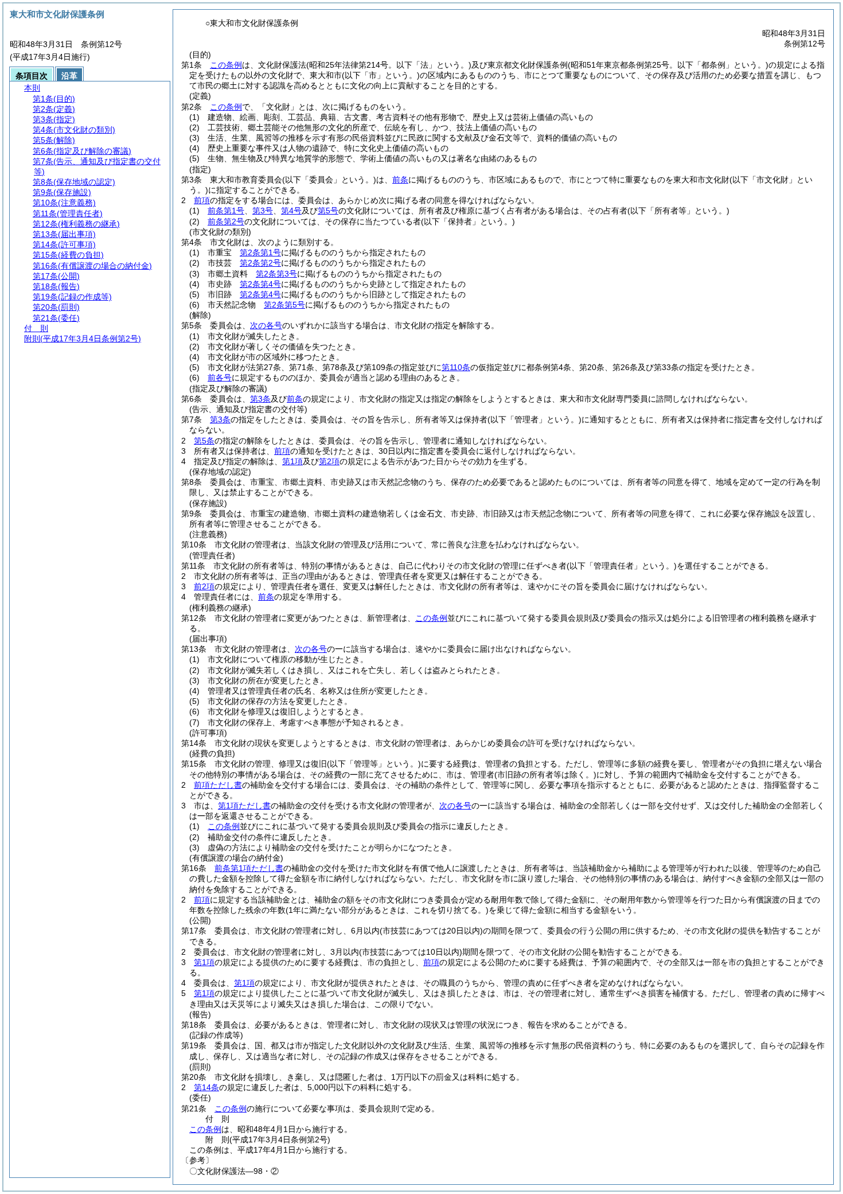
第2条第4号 (260, 284)
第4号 (291, 210)
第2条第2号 (260, 262)
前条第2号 (226, 221)
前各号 (220, 377)
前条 (400, 179)
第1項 (292, 461)
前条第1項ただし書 (248, 868)
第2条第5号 (284, 304)
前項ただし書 (218, 784)
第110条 (456, 367)
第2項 (329, 461)
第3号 (262, 210)
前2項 (204, 586)
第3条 (260, 398)
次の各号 (266, 325)
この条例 (226, 64)
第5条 (204, 440)
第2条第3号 (276, 273)
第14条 (206, 1087)
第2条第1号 (260, 252)
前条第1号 (226, 210)
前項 (202, 200)
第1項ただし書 (244, 805)
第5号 (328, 210)
